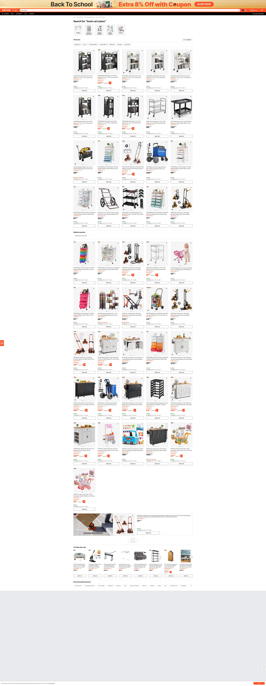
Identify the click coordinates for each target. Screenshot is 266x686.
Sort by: (185, 39)
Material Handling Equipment (89, 17)
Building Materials (80, 17)
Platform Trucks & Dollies (100, 17)
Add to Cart (84, 90)
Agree (259, 683)
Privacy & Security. (51, 683)
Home (74, 17)
